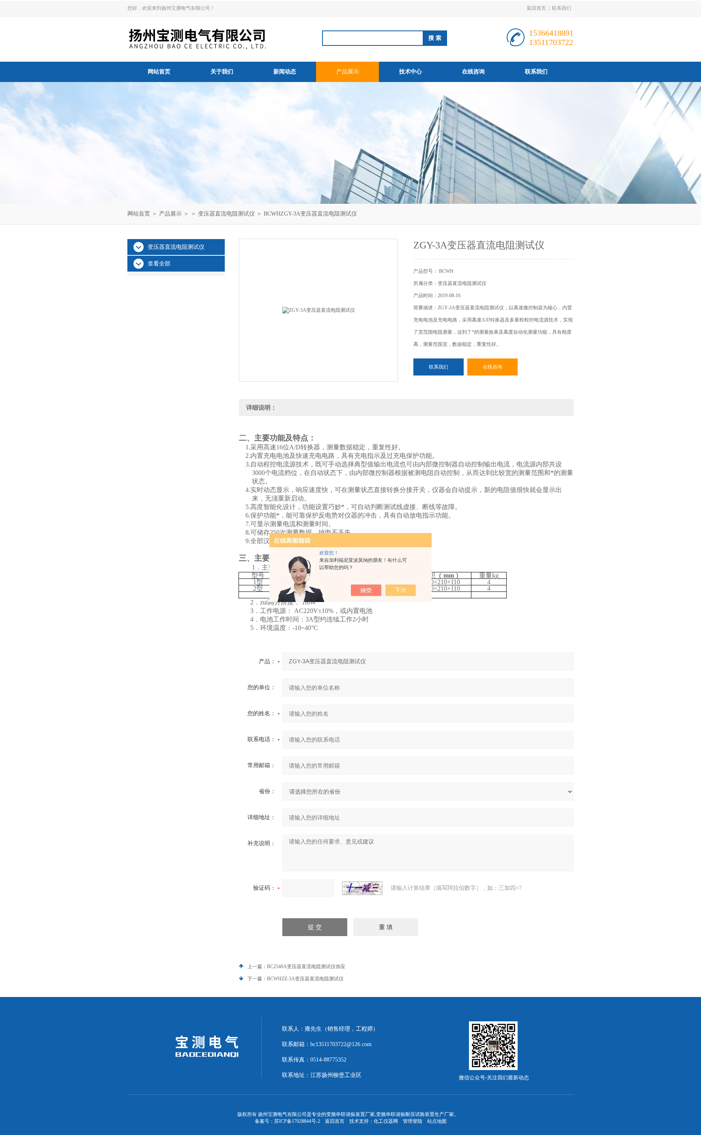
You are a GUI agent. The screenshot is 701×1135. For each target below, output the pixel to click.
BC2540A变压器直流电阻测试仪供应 (306, 966)
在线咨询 (473, 72)
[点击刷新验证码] (362, 888)
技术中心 (410, 72)
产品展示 (347, 72)
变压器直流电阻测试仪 (226, 214)
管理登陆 (412, 1121)
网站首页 (159, 72)
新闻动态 (284, 72)
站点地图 (437, 1121)
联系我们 (561, 8)
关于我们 (222, 72)
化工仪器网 (386, 1121)
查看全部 (159, 264)
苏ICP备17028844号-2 (297, 1121)
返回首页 (536, 8)
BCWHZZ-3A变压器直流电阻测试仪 (305, 979)
